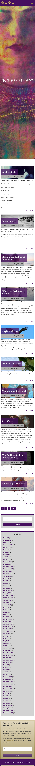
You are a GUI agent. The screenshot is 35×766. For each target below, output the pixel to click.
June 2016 (6, 667)
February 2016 (7, 677)
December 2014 (8, 710)
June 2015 (6, 696)
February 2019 (7, 590)
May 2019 (6, 583)
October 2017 (7, 629)
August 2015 (7, 691)
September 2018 (8, 602)
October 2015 (7, 686)
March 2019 (6, 588)
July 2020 (6, 550)
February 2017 (7, 648)
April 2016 (6, 672)
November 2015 (8, 684)
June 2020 (6, 552)
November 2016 (8, 655)
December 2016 (8, 653)
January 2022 (7, 540)
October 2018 (7, 600)
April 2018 (6, 614)
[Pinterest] (13, 2)
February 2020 (7, 562)
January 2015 (7, 708)
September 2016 (8, 660)
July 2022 (6, 538)
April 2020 (6, 557)
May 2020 (6, 554)
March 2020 (6, 559)
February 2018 (7, 619)
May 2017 (6, 641)
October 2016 (7, 657)
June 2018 (6, 610)
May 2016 (6, 669)
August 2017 (7, 633)
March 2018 (6, 617)
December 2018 (8, 595)
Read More (30, 211)
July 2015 (6, 693)
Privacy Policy (9, 740)
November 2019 (8, 569)
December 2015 (8, 681)
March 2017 (6, 645)
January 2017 (7, 650)
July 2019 (6, 578)
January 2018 (7, 621)
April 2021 (6, 542)
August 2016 (7, 662)
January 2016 (7, 679)
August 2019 (7, 576)
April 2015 (6, 701)
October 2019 (7, 571)
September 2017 (8, 631)
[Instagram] (9, 2)
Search (17, 524)
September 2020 (8, 545)
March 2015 (6, 703)
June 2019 (6, 581)
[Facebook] (2, 2)
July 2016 (6, 665)
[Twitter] (6, 2)
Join (17, 755)
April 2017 (6, 643)
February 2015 (7, 705)
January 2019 (7, 593)
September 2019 (8, 574)
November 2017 (8, 626)
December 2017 (8, 624)
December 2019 (8, 566)
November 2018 (8, 597)
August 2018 (7, 605)
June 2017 (6, 638)
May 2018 (6, 612)
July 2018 (6, 607)
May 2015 (6, 698)
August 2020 (7, 547)
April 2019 (6, 586)
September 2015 (8, 689)
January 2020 (7, 564)
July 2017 (6, 636)
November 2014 (8, 713)
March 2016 (6, 674)
